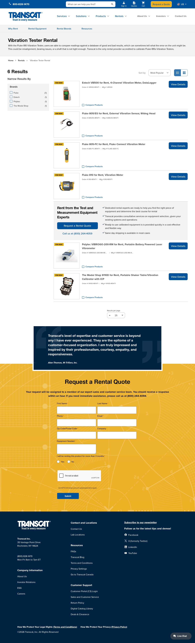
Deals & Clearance (80, 614)
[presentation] (29, 75)
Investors (161, 16)
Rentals (119, 16)
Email (99, 416)
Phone (60, 416)
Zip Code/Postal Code (67, 429)
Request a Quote (161, 4)
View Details (178, 84)
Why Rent (13, 28)
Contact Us (180, 16)
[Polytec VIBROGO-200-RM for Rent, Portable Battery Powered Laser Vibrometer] (67, 255)
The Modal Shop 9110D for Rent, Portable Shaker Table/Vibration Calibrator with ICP (120, 277)
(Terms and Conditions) (65, 627)
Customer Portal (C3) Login (84, 591)
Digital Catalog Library (82, 608)
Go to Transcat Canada (82, 574)
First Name (62, 403)
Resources (87, 28)
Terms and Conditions (82, 562)
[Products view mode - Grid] (184, 72)
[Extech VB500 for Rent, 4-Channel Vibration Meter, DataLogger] (67, 94)
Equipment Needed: (66, 441)
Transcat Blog (77, 557)
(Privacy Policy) (119, 627)
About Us (142, 16)
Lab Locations (78, 534)
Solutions (81, 16)
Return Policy (77, 602)
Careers (21, 593)
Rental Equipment (37, 28)
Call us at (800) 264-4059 (77, 233)
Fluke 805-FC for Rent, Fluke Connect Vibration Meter (113, 144)
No (72, 462)
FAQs (73, 551)
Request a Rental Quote (77, 225)
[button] (181, 4)
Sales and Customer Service (85, 597)
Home (10, 60)
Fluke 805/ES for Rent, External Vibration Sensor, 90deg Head (118, 113)
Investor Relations (26, 582)
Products (101, 16)
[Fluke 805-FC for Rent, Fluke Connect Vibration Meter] (67, 155)
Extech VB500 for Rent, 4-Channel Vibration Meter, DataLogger (119, 83)
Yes (62, 462)
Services (62, 16)
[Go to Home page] (26, 16)
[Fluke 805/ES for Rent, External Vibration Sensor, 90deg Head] (67, 125)
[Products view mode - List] (177, 72)
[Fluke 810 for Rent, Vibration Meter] (67, 186)
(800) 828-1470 (24, 556)
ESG (19, 587)
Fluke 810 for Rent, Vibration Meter (102, 175)
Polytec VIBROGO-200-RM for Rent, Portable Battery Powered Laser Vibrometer (122, 246)
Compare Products (94, 104)
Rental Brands (64, 28)
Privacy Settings (79, 568)
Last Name (102, 403)
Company (101, 429)
